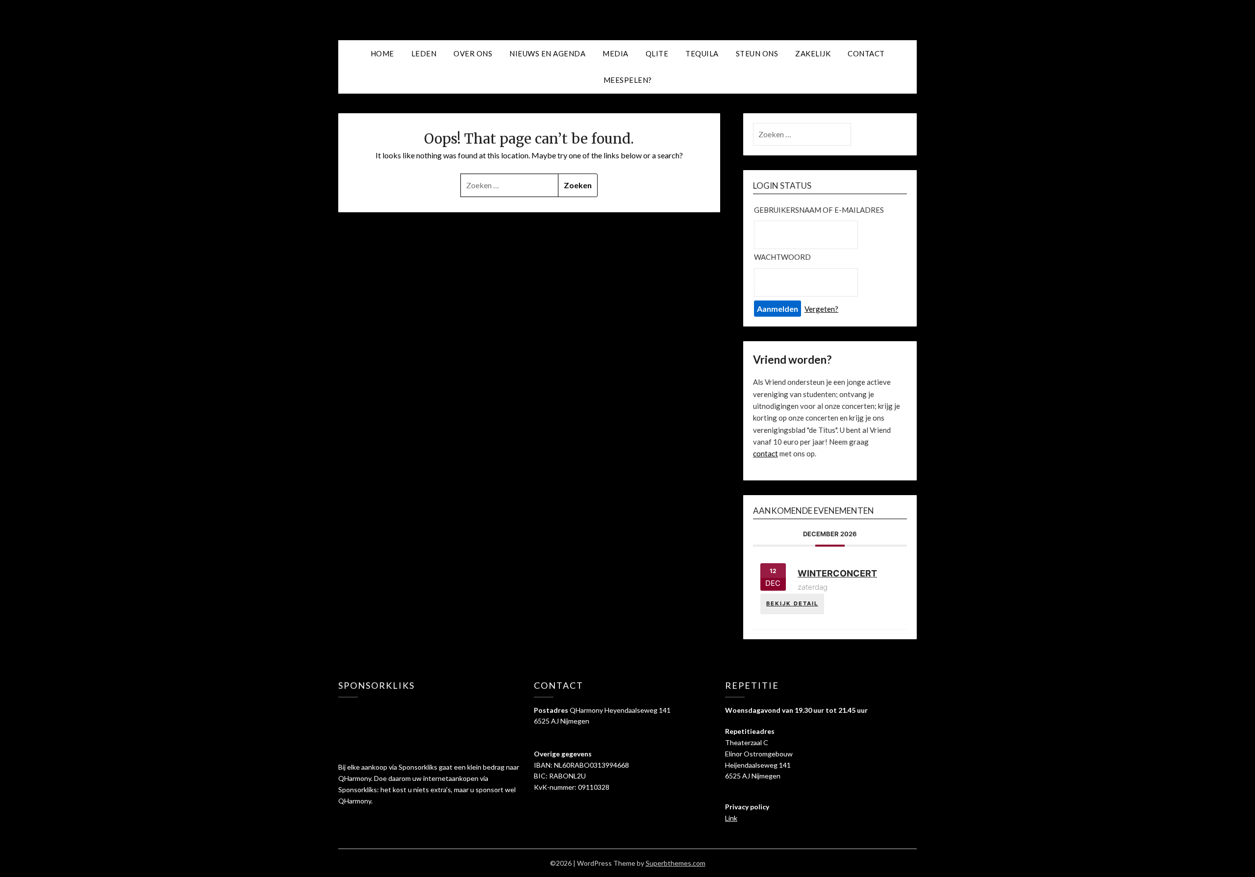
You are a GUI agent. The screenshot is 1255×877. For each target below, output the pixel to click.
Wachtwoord (782, 256)
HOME (382, 53)
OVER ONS (472, 53)
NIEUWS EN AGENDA (547, 53)
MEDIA (615, 53)
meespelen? (627, 79)
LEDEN (424, 53)
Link (731, 818)
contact (765, 453)
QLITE (657, 53)
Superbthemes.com (675, 863)
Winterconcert (837, 573)
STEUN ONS (757, 53)
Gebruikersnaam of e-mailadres (819, 209)
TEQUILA (702, 53)
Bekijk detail (792, 603)
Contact (866, 53)
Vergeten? (821, 308)
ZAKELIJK (812, 53)
